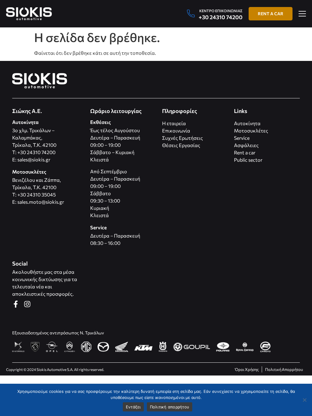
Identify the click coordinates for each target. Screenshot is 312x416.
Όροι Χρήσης (247, 369)
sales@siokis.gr (33, 159)
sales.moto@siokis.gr (40, 202)
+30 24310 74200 (221, 17)
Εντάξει (133, 406)
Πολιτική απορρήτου (170, 406)
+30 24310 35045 (36, 194)
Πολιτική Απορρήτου (284, 369)
